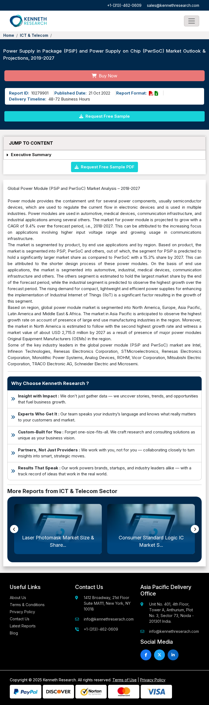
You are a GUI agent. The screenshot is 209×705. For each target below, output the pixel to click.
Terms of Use (124, 679)
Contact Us (19, 618)
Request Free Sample (107, 116)
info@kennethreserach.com (109, 619)
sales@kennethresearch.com (173, 5)
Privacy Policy (22, 611)
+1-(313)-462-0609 (124, 5)
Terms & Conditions (27, 604)
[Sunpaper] (28, 21)
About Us (18, 597)
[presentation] (14, 529)
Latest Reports (23, 626)
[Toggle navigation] (191, 21)
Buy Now (107, 75)
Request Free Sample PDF (106, 166)
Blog (14, 633)
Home (8, 35)
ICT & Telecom (34, 35)
